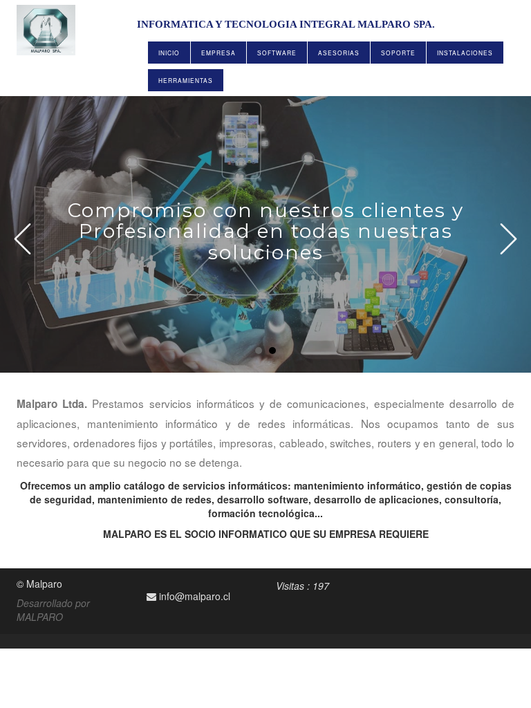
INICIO (169, 52)
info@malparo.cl (193, 596)
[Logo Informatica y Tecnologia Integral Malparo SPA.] (49, 30)
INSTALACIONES (465, 52)
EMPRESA (218, 52)
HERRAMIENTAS (185, 80)
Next (508, 238)
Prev (22, 238)
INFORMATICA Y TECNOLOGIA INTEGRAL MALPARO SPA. (286, 24)
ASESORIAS (339, 52)
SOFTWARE (277, 52)
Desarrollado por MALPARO (53, 610)
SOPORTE (398, 52)
